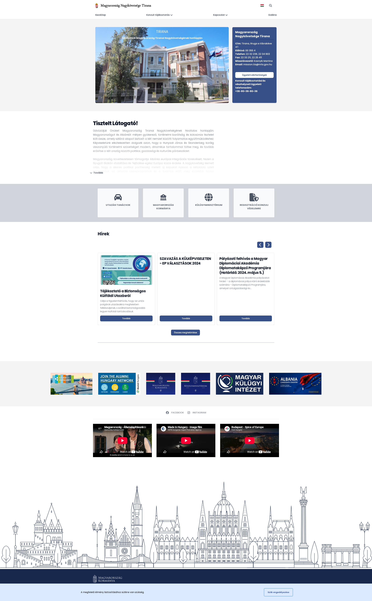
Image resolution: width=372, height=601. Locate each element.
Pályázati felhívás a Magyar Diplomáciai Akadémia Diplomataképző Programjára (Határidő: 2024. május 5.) (245, 265)
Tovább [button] (126, 318)
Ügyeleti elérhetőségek (254, 75)
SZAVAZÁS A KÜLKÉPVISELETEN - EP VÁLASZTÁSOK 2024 (185, 261)
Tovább (98, 172)
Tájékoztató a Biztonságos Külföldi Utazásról (123, 293)
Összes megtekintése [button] (185, 332)
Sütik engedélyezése (278, 592)
